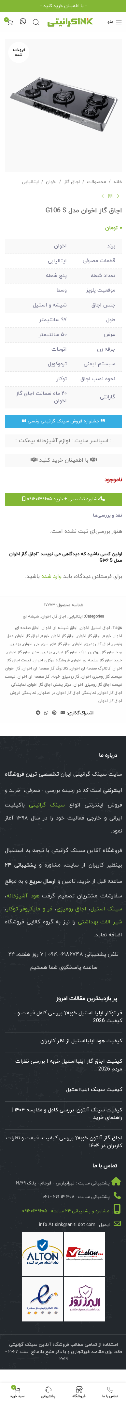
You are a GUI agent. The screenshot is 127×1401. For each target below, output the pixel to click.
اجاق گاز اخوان (89, 636)
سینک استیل (106, 909)
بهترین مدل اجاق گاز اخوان (29, 652)
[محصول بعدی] (102, 196)
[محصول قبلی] (118, 196)
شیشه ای (31, 616)
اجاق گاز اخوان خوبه (58, 636)
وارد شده (51, 577)
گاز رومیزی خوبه (65, 676)
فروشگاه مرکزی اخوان (52, 660)
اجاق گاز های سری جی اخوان (47, 644)
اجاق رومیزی (71, 909)
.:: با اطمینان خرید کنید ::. (63, 6)
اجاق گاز (72, 182)
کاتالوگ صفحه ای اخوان (90, 668)
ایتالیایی (30, 182)
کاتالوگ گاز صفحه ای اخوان (45, 668)
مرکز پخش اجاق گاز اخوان (49, 684)
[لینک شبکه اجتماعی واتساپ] (46, 713)
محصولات (96, 182)
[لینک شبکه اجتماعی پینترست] (54, 713)
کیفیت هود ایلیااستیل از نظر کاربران (81, 1040)
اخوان (51, 182)
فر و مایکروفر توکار (29, 909)
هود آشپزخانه (23, 896)
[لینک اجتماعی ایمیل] (63, 713)
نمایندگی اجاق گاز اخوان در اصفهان (67, 692)
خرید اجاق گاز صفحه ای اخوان (97, 660)
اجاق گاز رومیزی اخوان (91, 644)
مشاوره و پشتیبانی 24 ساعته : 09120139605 (65, 1211)
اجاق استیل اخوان (95, 628)
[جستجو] (35, 22)
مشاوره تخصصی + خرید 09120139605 (63, 499)
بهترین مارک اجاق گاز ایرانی (76, 652)
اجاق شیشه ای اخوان (60, 628)
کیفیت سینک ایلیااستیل (94, 1089)
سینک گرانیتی (47, 805)
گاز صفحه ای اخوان (33, 676)
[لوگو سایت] (70, 22)
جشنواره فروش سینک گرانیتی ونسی (63, 421)
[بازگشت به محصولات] (110, 196)
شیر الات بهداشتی (100, 922)
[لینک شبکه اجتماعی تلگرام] (38, 713)
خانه (117, 182)
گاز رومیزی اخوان (95, 676)
